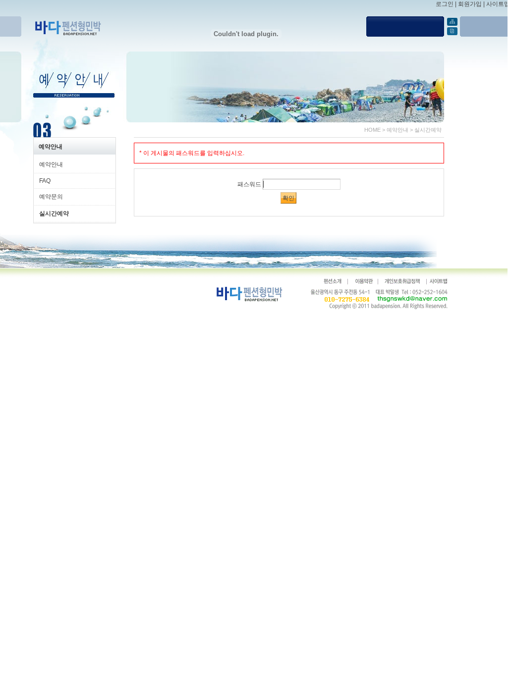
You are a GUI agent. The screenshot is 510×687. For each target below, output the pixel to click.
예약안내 (397, 130)
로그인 (444, 3)
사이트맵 (498, 3)
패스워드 (249, 184)
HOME (372, 130)
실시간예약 (428, 130)
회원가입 (470, 3)
